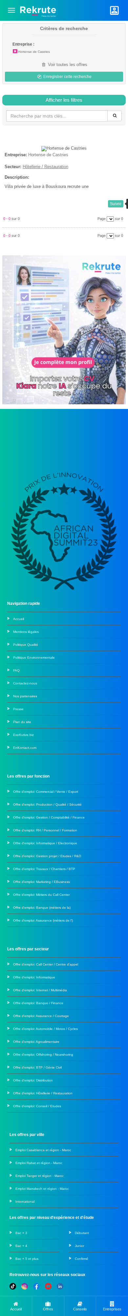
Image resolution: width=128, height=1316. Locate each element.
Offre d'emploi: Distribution (33, 1080)
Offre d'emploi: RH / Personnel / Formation (45, 830)
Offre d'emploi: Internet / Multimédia (40, 990)
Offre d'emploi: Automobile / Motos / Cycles (45, 1029)
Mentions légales (26, 632)
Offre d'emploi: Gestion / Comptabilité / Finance (49, 817)
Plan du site (22, 722)
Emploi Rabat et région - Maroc (38, 1163)
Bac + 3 (21, 1233)
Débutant (82, 1233)
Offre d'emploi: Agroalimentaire (36, 1041)
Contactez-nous (25, 683)
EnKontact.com (24, 747)
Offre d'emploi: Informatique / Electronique (45, 843)
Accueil (18, 619)
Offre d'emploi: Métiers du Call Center (41, 894)
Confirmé (81, 1259)
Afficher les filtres (64, 100)
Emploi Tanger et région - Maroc (39, 1176)
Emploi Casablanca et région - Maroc (43, 1150)
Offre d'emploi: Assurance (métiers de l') (43, 920)
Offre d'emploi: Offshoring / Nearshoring (43, 1054)
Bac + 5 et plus (26, 1259)
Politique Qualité (25, 644)
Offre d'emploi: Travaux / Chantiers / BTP (44, 869)
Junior (79, 1246)
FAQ (16, 670)
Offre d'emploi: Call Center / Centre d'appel (45, 964)
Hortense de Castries (34, 52)
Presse (18, 709)
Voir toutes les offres (67, 64)
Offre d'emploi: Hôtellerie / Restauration (43, 1093)
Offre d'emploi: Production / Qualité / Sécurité (47, 804)
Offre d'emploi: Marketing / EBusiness (41, 882)
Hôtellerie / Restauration (45, 166)
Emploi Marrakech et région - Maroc (42, 1188)
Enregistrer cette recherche (67, 76)
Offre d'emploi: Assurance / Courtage (41, 1016)
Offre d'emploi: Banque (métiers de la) (42, 907)
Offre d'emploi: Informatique (34, 977)
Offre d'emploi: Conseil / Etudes (37, 1106)
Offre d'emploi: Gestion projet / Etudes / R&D (47, 856)
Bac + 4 (21, 1246)
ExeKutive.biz (23, 735)
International (24, 1201)
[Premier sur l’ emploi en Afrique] (38, 10)
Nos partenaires (25, 696)
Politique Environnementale (34, 657)
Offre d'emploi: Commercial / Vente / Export (45, 791)
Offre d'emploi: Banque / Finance (38, 1003)
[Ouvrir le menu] (11, 10)
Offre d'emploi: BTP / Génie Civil (37, 1067)
